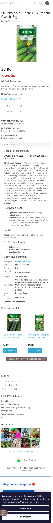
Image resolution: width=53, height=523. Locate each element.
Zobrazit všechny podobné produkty (26, 359)
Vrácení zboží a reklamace (12, 414)
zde (36, 502)
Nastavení (25, 508)
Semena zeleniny (22, 261)
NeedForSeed (11, 385)
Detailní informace (9, 99)
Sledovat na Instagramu (22, 451)
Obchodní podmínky (10, 404)
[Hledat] (33, 3)
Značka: (8, 21)
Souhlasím (25, 516)
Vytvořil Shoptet (29, 460)
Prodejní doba (7, 410)
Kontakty (5, 401)
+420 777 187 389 (12, 381)
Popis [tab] (5, 144)
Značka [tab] (21, 144)
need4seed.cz (11, 389)
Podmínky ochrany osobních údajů (16, 407)
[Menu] (47, 3)
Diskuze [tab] (13, 144)
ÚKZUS (4, 417)
